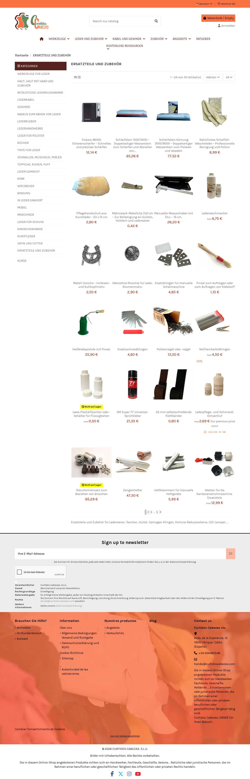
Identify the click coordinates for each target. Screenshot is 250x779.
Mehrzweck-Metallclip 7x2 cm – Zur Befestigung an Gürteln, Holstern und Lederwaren (132, 216)
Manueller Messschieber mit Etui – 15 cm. (173, 215)
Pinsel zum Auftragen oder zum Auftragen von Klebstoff (215, 285)
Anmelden (24, 628)
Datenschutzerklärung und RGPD (80, 645)
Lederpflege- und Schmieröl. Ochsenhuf (214, 414)
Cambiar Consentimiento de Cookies (40, 729)
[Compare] (90, 136)
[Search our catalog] (156, 21)
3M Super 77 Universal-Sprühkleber (132, 414)
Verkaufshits (115, 633)
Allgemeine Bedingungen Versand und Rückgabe (79, 635)
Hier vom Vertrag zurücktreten (125, 736)
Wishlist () (228, 3)
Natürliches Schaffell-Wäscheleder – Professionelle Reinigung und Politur (215, 143)
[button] (91, 39)
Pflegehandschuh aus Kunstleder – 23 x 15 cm (91, 215)
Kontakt (22, 639)
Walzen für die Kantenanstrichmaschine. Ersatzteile (215, 493)
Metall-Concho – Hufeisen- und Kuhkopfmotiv (91, 285)
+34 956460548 (209, 653)
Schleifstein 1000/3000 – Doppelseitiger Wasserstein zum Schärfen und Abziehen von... (132, 145)
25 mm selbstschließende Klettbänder (173, 414)
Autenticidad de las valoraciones (75, 672)
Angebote (113, 628)
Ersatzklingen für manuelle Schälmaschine (174, 285)
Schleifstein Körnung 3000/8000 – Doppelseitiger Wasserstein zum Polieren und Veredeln (174, 145)
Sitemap (67, 658)
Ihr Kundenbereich (29, 633)
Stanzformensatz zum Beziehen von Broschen (91, 492)
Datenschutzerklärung (69, 605)
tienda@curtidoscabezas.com (57, 601)
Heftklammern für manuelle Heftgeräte (173, 492)
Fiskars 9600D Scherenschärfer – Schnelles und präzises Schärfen (91, 143)
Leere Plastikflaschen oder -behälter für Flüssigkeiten (91, 414)
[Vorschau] (96, 136)
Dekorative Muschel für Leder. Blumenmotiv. (132, 285)
